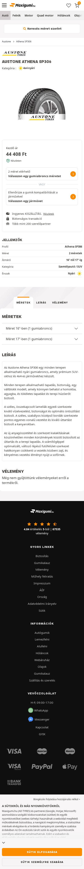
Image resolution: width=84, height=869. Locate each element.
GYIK (42, 734)
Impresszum (42, 583)
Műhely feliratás (42, 576)
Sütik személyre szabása (42, 862)
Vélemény (60, 302)
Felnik (17, 15)
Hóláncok (63, 15)
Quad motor (45, 15)
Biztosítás (42, 556)
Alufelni (42, 646)
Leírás (41, 302)
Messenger (42, 719)
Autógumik (42, 633)
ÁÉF (42, 590)
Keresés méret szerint (44, 28)
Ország (42, 597)
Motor (29, 15)
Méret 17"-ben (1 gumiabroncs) (29, 339)
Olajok (42, 667)
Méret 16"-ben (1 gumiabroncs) (29, 328)
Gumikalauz (42, 563)
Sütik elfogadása (42, 852)
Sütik (42, 610)
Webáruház (42, 660)
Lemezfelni (42, 639)
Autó (5, 15)
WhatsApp (41, 710)
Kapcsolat (42, 727)
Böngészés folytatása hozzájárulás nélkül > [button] (56, 799)
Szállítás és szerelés (42, 680)
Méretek (23, 302)
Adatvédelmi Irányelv (42, 604)
